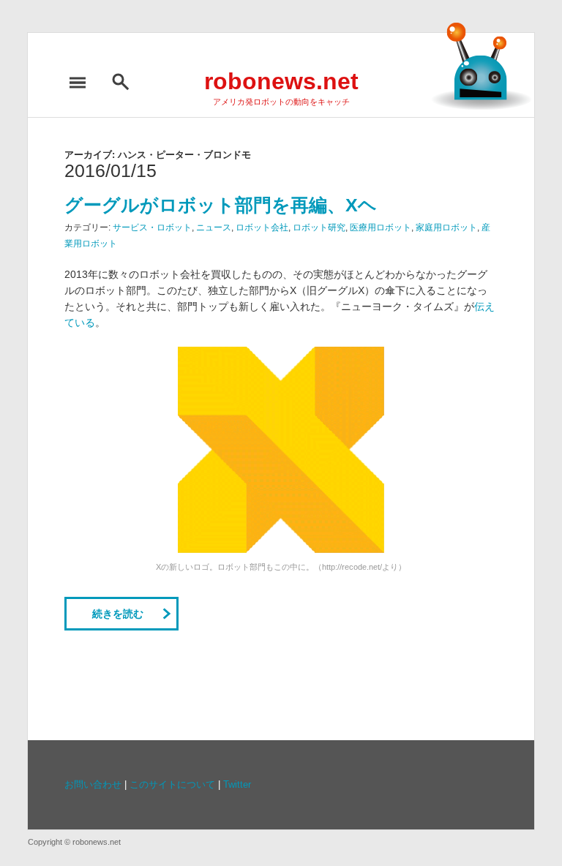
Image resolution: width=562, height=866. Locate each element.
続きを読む (117, 614)
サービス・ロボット (152, 227)
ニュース (213, 227)
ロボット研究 (319, 227)
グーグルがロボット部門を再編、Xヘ (220, 205)
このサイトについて (172, 785)
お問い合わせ (92, 785)
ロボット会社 (262, 227)
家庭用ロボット (446, 227)
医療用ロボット (380, 227)
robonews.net (281, 81)
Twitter (237, 785)
